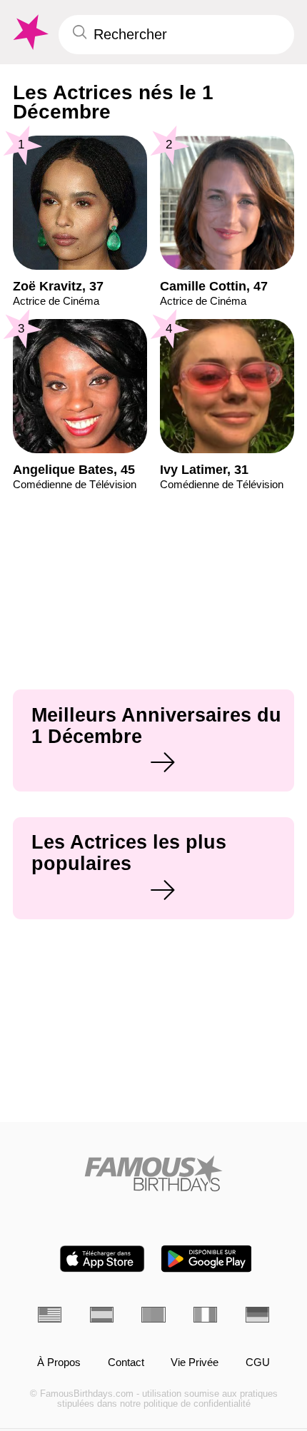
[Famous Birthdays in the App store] (102, 1258)
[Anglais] (49, 1315)
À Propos (59, 1362)
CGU (258, 1362)
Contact (126, 1362)
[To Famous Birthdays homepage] (29, 32)
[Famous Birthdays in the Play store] (206, 1258)
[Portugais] (153, 1315)
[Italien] (205, 1315)
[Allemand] (257, 1315)
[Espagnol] (102, 1315)
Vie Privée (194, 1362)
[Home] (153, 1173)
